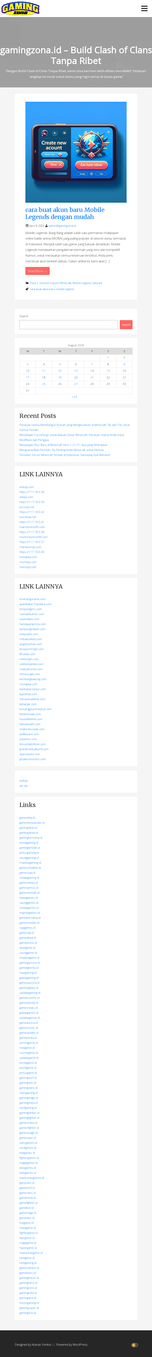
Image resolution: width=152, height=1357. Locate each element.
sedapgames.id (29, 907)
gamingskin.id (27, 1082)
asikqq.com (26, 487)
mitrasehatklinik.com (32, 699)
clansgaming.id (28, 1092)
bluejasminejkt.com (31, 649)
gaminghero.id (28, 1283)
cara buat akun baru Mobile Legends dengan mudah (65, 213)
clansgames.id (28, 1143)
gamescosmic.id (29, 997)
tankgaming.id (28, 1263)
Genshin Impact (49, 283)
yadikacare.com (29, 734)
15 (108, 371)
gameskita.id (27, 817)
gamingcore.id (28, 1288)
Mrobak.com (27, 654)
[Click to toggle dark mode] (135, 1345)
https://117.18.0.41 (31, 522)
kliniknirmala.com (30, 714)
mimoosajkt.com (29, 674)
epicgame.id (26, 1238)
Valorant (97, 283)
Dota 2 (34, 283)
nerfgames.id (27, 1148)
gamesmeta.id (28, 1123)
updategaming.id (29, 992)
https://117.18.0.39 (31, 502)
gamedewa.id (27, 937)
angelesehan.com (30, 644)
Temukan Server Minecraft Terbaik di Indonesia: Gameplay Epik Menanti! (64, 455)
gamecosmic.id (28, 1027)
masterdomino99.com (33, 537)
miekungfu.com (29, 659)
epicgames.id (27, 1168)
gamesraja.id (27, 872)
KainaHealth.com (29, 724)
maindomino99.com (32, 527)
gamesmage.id (28, 1133)
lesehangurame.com (32, 599)
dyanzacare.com (29, 754)
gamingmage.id (28, 1097)
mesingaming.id (29, 1303)
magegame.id (27, 1243)
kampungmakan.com (32, 629)
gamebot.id (26, 1208)
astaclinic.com (28, 739)
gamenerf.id (27, 1188)
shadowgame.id (29, 957)
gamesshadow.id (30, 867)
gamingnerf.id (28, 1077)
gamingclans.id (28, 1087)
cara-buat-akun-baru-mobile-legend (52, 289)
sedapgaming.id (29, 877)
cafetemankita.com (31, 664)
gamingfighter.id (29, 1118)
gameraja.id (26, 932)
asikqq (23, 780)
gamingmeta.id (28, 1102)
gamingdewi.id (28, 827)
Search (23, 316)
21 (92, 377)
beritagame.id (28, 1062)
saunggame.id (28, 952)
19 (60, 377)
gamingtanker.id (29, 1112)
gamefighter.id (28, 1203)
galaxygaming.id (29, 977)
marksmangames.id (31, 1178)
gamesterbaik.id (29, 892)
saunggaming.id (29, 857)
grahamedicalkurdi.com (34, 749)
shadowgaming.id (30, 862)
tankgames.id (27, 1173)
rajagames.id (27, 927)
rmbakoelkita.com (30, 639)
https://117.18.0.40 (31, 552)
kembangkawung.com (33, 679)
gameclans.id (27, 1193)
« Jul (74, 396)
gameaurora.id (28, 1022)
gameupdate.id (28, 1032)
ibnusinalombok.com (32, 744)
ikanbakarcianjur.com (32, 689)
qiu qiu (23, 785)
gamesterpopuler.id (31, 822)
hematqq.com (28, 557)
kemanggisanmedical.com (35, 709)
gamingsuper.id (29, 1308)
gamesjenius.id (28, 887)
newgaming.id (28, 972)
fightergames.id (29, 1158)
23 (124, 377)
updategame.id (28, 1057)
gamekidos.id (27, 1273)
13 (76, 371)
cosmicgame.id (28, 1052)
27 (76, 384)
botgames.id (27, 1153)
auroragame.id (28, 1042)
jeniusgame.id (28, 1072)
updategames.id (29, 1017)
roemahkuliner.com (31, 614)
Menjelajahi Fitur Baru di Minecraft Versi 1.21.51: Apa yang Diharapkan (63, 445)
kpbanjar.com (28, 704)
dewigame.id (27, 947)
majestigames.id (29, 912)
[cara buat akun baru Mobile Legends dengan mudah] (75, 152)
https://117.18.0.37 (31, 542)
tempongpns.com (30, 609)
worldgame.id (27, 1067)
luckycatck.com (28, 634)
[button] (144, 8)
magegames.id (28, 1163)
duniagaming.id (28, 842)
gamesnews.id (28, 1007)
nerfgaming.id (28, 1107)
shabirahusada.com (31, 729)
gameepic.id (26, 1218)
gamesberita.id (28, 1002)
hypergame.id (28, 1248)
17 (27, 377)
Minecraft (65, 283)
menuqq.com (27, 567)
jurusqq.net (26, 507)
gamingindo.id (28, 1293)
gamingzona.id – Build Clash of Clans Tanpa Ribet (76, 55)
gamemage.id (27, 1213)
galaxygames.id (28, 1012)
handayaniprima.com (32, 624)
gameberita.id (28, 1037)
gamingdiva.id (27, 1298)
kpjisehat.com (28, 694)
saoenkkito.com (29, 619)
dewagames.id (28, 897)
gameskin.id (26, 1183)
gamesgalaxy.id (28, 987)
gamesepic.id (27, 1138)
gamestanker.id (29, 1268)
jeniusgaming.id (29, 852)
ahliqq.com (26, 497)
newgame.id (27, 1047)
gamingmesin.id (29, 1278)
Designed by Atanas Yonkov (33, 1345)
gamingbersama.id (30, 837)
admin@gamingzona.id (62, 225)
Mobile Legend (82, 283)
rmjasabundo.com (30, 669)
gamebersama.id (30, 917)
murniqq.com (27, 562)
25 (43, 384)
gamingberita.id (29, 967)
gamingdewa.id (28, 832)
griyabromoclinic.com (32, 759)
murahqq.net (27, 517)
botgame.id (26, 1223)
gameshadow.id (29, 922)
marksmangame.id (31, 1253)
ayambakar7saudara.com (35, 604)
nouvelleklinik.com (30, 719)
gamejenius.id (28, 942)
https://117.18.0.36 (31, 492)
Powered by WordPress (71, 1345)
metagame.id (27, 1228)
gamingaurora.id (29, 962)
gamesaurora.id (29, 982)
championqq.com (30, 547)
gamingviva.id (27, 1313)
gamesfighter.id (29, 1128)
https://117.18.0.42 (31, 512)
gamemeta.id (27, 1198)
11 (43, 371)
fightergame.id (28, 1233)
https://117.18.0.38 (31, 532)
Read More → (37, 271)
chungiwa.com (28, 684)
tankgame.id (27, 1258)
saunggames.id (28, 902)
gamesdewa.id (28, 882)
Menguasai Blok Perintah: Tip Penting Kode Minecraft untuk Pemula (61, 450)
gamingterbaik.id (29, 847)
